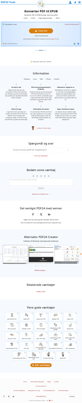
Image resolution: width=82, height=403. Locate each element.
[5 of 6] (44, 266)
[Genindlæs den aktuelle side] (41, 4)
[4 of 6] (42, 266)
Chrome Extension (41, 386)
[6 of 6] (46, 266)
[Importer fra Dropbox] (78, 43)
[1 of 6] (36, 266)
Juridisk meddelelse (19, 390)
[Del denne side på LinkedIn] (49, 214)
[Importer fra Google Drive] (74, 43)
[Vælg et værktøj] (79, 2)
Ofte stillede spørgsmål (37, 381)
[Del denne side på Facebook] (33, 214)
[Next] (81, 254)
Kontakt (56, 381)
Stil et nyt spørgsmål (41, 156)
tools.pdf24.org (41, 396)
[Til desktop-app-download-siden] (70, 2)
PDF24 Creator (40, 270)
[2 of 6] (38, 266)
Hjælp (49, 381)
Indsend (41, 188)
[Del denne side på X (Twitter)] (40, 214)
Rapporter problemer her (40, 194)
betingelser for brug (54, 39)
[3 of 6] (40, 266)
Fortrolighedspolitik (49, 390)
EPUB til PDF (41, 292)
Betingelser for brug (34, 390)
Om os (25, 381)
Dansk (73, 396)
